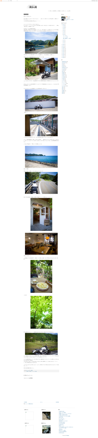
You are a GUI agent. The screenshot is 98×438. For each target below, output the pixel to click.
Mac (63, 71)
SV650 (63, 73)
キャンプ (63, 82)
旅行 (63, 87)
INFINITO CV (64, 67)
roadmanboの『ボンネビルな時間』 (65, 416)
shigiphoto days (61, 411)
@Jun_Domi (61, 417)
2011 (63, 54)
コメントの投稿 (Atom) (29, 403)
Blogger (68, 435)
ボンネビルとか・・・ (62, 418)
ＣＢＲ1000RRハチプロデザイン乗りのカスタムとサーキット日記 (66, 427)
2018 (63, 44)
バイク (63, 84)
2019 (63, 24)
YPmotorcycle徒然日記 (62, 431)
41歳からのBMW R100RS (63, 414)
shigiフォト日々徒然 (62, 412)
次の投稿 (25, 402)
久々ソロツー (65, 35)
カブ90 (63, 79)
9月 (64, 28)
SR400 (63, 72)
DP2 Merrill (64, 62)
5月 (64, 34)
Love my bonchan (62, 423)
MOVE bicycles (61, 432)
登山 (63, 89)
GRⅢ (27, 371)
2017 (63, 46)
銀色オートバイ (61, 425)
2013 (63, 51)
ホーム (41, 402)
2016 (63, 47)
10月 (64, 27)
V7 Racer (63, 76)
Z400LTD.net (61, 424)
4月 (64, 40)
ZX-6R (63, 78)
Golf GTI (63, 66)
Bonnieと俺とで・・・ (62, 419)
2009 (63, 57)
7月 (64, 31)
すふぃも (68, 16)
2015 (63, 48)
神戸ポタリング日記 (62, 430)
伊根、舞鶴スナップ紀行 (67, 38)
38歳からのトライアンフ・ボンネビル (65, 413)
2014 (63, 50)
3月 (64, 41)
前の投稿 (57, 402)
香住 (36, 371)
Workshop (60, 429)
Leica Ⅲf (63, 68)
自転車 (63, 90)
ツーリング (33, 371)
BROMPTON (64, 61)
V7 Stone (29, 371)
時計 (63, 88)
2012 (63, 53)
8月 (64, 30)
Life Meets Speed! (62, 422)
